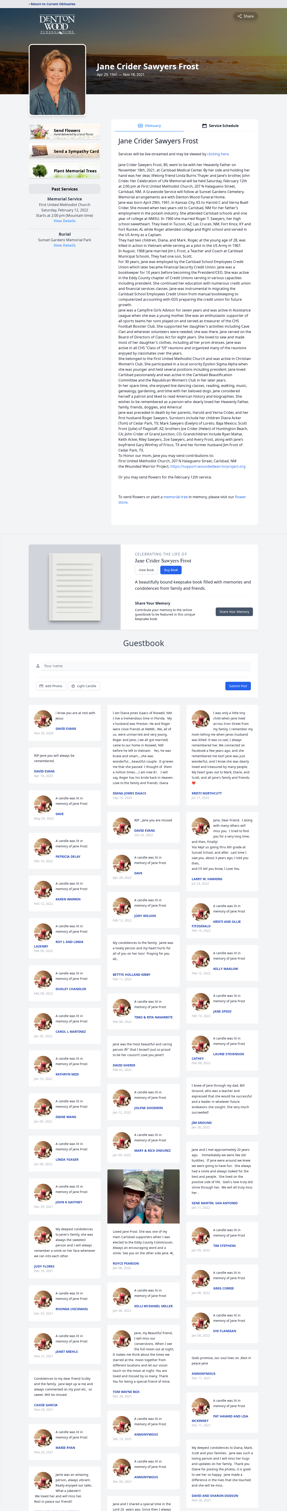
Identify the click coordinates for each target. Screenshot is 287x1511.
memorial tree (175, 496)
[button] (143, 1196)
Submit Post (238, 686)
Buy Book (171, 570)
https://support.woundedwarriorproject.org (208, 466)
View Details (65, 220)
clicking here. (218, 153)
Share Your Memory (234, 612)
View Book (146, 570)
